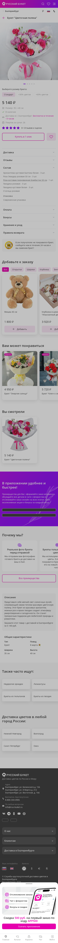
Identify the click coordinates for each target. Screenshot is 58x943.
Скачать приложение (29, 926)
